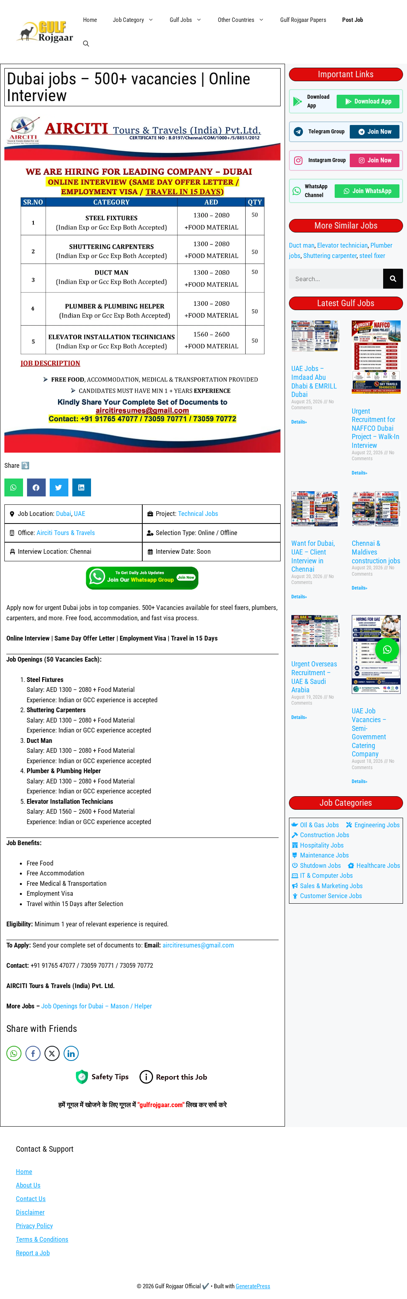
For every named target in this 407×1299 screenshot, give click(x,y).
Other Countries (236, 19)
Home (90, 19)
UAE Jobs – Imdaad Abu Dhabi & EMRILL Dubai (314, 381)
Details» (299, 422)
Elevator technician (342, 245)
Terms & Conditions (42, 1239)
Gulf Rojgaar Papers (303, 19)
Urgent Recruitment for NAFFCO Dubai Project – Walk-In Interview (375, 428)
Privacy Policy (34, 1226)
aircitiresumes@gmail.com (198, 945)
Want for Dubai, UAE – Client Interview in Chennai (313, 556)
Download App (373, 101)
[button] (86, 44)
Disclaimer (30, 1212)
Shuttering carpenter (330, 256)
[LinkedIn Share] (71, 1053)
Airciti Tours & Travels (66, 533)
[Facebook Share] (33, 1053)
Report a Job (33, 1253)
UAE (79, 514)
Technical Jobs (198, 514)
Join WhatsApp (372, 191)
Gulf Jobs (181, 19)
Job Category (128, 19)
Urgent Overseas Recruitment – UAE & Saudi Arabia (314, 677)
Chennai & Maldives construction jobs (376, 552)
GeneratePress (253, 1286)
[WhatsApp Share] (13, 1053)
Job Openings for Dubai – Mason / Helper (96, 1006)
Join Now (379, 131)
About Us (28, 1185)
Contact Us (31, 1199)
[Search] (393, 279)
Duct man (301, 245)
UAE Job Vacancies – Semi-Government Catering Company (369, 732)
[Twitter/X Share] (52, 1053)
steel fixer (372, 256)
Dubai (63, 514)
